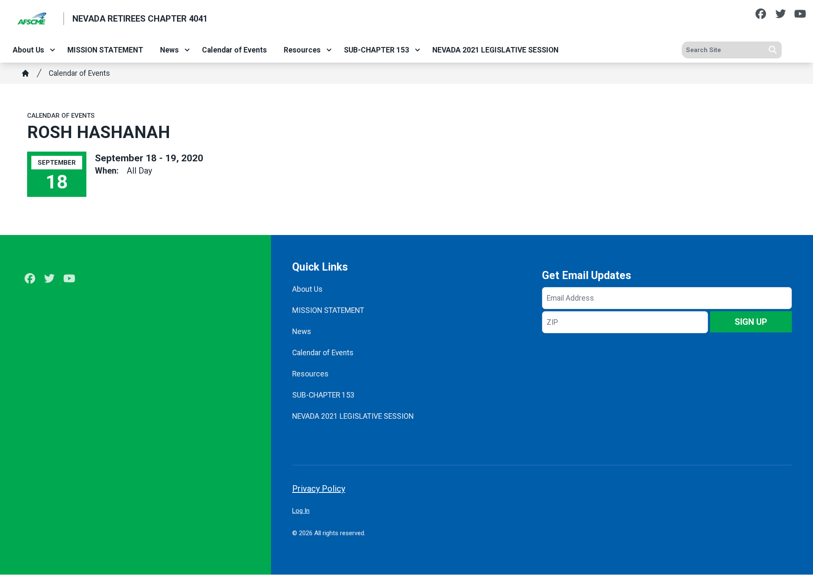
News (169, 50)
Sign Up (751, 322)
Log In (301, 510)
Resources (302, 50)
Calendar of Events (234, 50)
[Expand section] (52, 50)
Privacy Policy (318, 489)
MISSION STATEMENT (105, 50)
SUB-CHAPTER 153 (376, 50)
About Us (28, 50)
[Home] (25, 73)
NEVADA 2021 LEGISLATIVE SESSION (495, 50)
